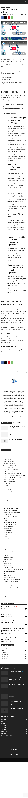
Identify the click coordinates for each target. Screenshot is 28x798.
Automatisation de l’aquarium (10, 524)
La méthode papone (8, 594)
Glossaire (4, 598)
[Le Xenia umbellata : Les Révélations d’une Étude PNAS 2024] (4, 679)
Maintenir (4, 561)
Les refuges (6, 500)
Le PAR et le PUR (7, 514)
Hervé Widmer (5, 14)
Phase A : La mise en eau (9, 467)
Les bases (4, 453)
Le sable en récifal (8, 487)
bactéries (20, 138)
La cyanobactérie (7, 591)
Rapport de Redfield (12, 156)
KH (3, 79)
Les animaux (5, 543)
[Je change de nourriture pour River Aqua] (4, 434)
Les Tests (7, 5)
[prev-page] (2, 446)
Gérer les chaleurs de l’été (9, 577)
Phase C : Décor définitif (9, 471)
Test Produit (12, 5)
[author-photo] (14, 384)
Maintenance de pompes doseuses (12, 581)
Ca (8, 288)
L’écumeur (6, 504)
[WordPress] (18, 416)
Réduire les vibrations (9, 585)
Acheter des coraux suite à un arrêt (12, 494)
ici (9, 64)
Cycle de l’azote (7, 483)
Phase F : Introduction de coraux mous (12, 477)
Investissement (7, 455)
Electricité (6, 518)
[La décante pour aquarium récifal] (4, 710)
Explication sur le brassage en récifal (12, 510)
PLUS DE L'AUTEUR (17, 422)
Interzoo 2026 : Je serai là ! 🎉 (9, 607)
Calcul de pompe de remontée (10, 516)
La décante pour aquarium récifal (16, 708)
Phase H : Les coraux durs (9, 481)
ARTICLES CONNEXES (6, 422)
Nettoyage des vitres (8, 565)
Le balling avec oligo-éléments (10, 522)
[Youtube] (21, 416)
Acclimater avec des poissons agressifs (12, 491)
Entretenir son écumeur (9, 583)
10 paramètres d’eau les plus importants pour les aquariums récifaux (16, 703)
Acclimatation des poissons (10, 489)
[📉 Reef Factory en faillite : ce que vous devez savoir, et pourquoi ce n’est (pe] (4, 686)
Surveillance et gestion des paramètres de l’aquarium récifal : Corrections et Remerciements (12, 630)
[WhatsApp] (12, 17)
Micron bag (6, 506)
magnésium (16, 281)
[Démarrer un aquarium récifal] (4, 696)
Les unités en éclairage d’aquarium (12, 512)
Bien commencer (7, 459)
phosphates (16, 130)
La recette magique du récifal (10, 563)
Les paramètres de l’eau (9, 461)
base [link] (13, 111)
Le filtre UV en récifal (8, 538)
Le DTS (5, 536)
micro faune (10, 149)
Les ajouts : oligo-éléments (10, 540)
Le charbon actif (7, 575)
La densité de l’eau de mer (10, 463)
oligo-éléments (10, 255)
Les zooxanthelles (8, 559)
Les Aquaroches (7, 530)
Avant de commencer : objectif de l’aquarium (14, 457)
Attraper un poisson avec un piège (11, 587)
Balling (5, 520)
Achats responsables (8, 557)
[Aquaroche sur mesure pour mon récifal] (4, 441)
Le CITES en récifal (8, 532)
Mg (10, 288)
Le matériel (4, 502)
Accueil (2, 5)
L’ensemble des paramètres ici (15, 283)
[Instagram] (10, 416)
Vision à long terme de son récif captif (12, 579)
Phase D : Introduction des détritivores (12, 473)
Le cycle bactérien (8, 485)
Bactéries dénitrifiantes (9, 545)
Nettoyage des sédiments (9, 571)
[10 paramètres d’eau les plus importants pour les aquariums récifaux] (4, 703)
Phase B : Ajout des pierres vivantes (12, 469)
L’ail (4, 589)
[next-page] (4, 446)
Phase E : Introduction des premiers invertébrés (14, 475)
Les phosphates (7, 596)
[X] (5, 17)
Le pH (5, 573)
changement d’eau (13, 203)
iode (9, 182)
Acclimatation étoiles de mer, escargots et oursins (15, 498)
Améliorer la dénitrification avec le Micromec (14, 569)
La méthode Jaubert (8, 528)
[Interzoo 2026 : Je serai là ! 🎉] (4, 673)
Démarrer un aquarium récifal (9, 465)
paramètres (18, 290)
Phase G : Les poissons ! (9, 479)
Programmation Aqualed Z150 (21, 371)
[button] (2, 2)
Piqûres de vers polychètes (10, 551)
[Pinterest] (9, 17)
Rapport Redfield (5, 371)
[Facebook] (2, 17)
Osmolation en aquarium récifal (11, 508)
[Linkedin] (12, 416)
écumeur (9, 183)
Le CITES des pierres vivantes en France (13, 534)
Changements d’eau (8, 567)
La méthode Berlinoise (9, 526)
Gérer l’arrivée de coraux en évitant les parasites (15, 496)
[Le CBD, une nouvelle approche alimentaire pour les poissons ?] (4, 428)
